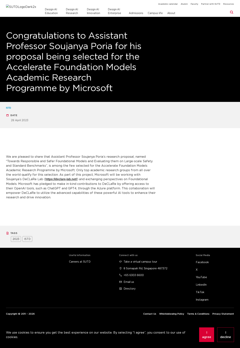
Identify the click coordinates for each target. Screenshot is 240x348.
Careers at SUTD (80, 261)
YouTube (201, 277)
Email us (129, 281)
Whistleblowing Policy (171, 313)
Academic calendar (168, 4)
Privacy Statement (223, 313)
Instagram (202, 299)
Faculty (194, 4)
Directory (130, 288)
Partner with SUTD (210, 4)
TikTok (200, 292)
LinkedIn (201, 284)
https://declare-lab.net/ (61, 179)
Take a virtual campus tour (140, 261)
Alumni (184, 4)
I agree (206, 335)
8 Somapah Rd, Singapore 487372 (145, 268)
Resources (228, 4)
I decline (225, 335)
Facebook (202, 262)
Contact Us (149, 313)
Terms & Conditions (198, 313)
